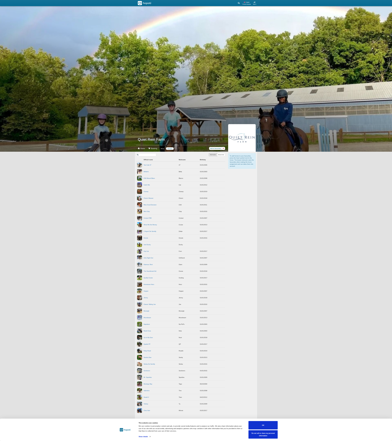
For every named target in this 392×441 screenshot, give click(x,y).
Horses (170, 148)
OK (263, 425)
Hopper (146, 291)
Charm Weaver (148, 198)
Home (142, 148)
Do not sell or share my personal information (263, 434)
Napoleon (147, 324)
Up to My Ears (148, 337)
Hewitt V (146, 397)
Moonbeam (147, 317)
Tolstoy (146, 404)
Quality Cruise (148, 278)
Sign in (254, 4)
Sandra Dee (147, 357)
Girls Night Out (148, 258)
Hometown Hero (149, 284)
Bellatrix (146, 171)
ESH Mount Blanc (149, 178)
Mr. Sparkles (148, 377)
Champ (146, 191)
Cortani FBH (148, 218)
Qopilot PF (147, 344)
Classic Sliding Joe (150, 304)
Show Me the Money (150, 225)
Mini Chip (147, 211)
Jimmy (146, 297)
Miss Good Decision (150, 205)
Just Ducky (147, 244)
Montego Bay (148, 384)
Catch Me (147, 185)
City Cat (146, 251)
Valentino (147, 390)
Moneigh (146, 311)
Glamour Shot (148, 264)
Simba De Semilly (149, 364)
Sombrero (147, 370)
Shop (162, 148)
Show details (143, 436)
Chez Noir (147, 410)
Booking (153, 148)
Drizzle (146, 238)
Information (213, 154)
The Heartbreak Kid (150, 271)
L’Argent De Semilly (150, 231)
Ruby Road (147, 351)
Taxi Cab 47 (147, 165)
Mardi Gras (147, 331)
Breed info (221, 154)
